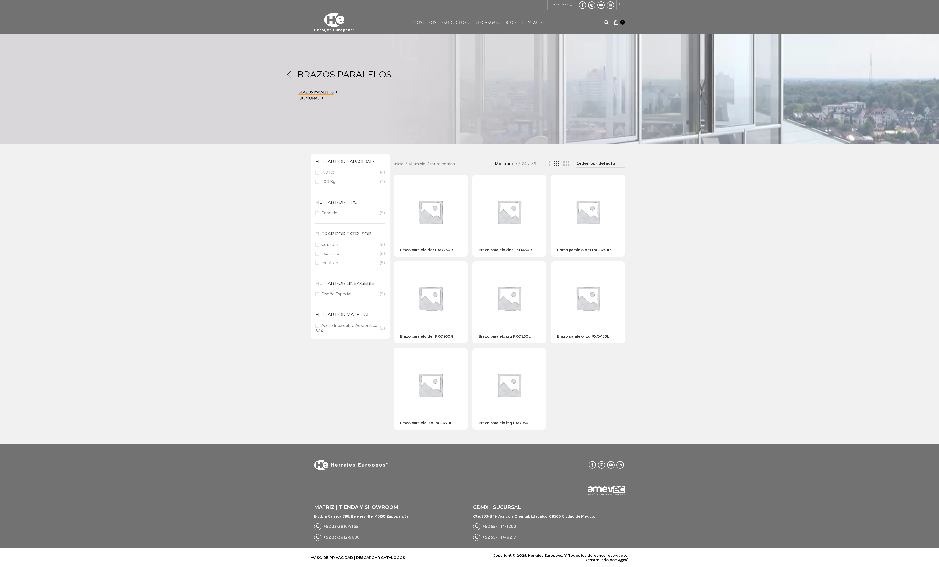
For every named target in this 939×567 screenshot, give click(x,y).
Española (330, 253)
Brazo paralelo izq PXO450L (583, 336)
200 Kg (328, 181)
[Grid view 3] (556, 163)
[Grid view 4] (566, 163)
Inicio (399, 163)
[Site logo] (334, 22)
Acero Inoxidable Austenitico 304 (346, 328)
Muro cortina (442, 163)
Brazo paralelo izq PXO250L (505, 336)
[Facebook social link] (582, 5)
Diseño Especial (336, 294)
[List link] (390, 526)
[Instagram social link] (591, 5)
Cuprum (329, 244)
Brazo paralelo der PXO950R (426, 336)
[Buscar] (606, 22)
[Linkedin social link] (610, 5)
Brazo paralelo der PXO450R (505, 249)
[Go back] (291, 74)
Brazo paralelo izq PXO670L (426, 422)
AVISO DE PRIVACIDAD (332, 557)
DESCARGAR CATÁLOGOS (380, 557)
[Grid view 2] (547, 163)
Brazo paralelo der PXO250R (426, 249)
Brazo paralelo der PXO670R (584, 249)
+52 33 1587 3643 (562, 5)
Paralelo (329, 213)
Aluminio (417, 163)
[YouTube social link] (601, 5)
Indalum (329, 262)
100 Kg (328, 172)
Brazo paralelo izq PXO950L (505, 422)
